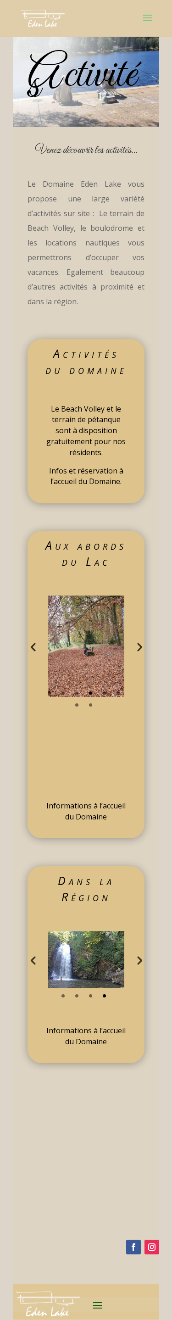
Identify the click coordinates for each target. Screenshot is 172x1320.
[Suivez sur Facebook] (133, 1247)
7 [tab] (76, 705)
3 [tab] (76, 693)
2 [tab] (63, 693)
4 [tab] (90, 693)
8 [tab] (90, 705)
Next (139, 646)
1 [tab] (49, 693)
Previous (33, 646)
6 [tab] (118, 693)
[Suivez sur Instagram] (151, 1247)
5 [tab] (104, 693)
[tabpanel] (86, 646)
